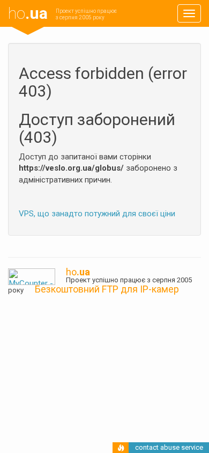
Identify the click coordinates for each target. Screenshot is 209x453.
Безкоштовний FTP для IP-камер (107, 289)
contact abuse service (169, 447)
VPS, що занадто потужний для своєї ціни (97, 213)
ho (28, 13)
